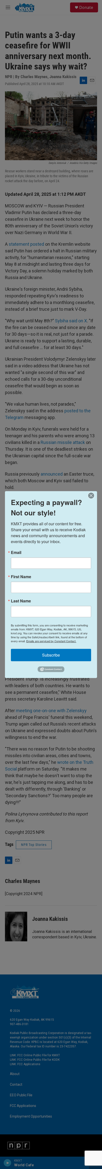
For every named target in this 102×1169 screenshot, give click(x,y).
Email (16, 552)
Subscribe (51, 655)
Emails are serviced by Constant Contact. (51, 641)
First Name (21, 576)
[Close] (93, 495)
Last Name (21, 601)
